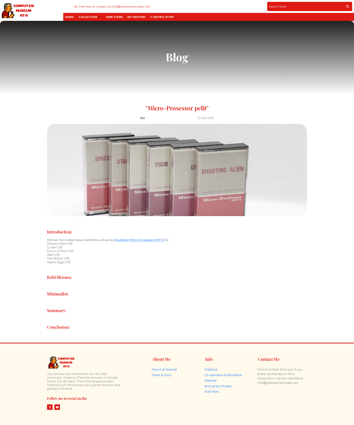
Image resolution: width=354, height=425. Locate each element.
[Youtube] (57, 407)
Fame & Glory (162, 375)
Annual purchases (217, 386)
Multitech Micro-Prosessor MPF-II (139, 240)
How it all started (164, 369)
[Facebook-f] (50, 407)
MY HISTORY (136, 17)
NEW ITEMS (114, 17)
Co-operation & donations (223, 375)
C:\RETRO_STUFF (162, 17)
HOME (69, 17)
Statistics (210, 369)
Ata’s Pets (211, 391)
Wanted (210, 380)
